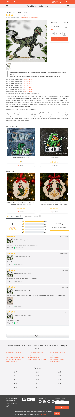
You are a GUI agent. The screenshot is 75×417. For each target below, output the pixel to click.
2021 (15, 380)
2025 (59, 372)
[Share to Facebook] (56, 33)
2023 (37, 376)
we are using (42, 414)
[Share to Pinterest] (53, 33)
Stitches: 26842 (28, 81)
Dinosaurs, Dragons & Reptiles (29, 17)
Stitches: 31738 (28, 85)
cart (68, 2)
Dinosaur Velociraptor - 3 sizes (21, 157)
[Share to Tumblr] (64, 34)
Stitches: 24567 (28, 79)
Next (65, 22)
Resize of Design (55, 357)
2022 (59, 376)
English (56, 2)
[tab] (14, 217)
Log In (10, 2)
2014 (37, 388)
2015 (15, 388)
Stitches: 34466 (28, 87)
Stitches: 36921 (28, 89)
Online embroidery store (13, 353)
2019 (59, 380)
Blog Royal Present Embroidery (15, 357)
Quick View (21, 143)
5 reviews (18, 15)
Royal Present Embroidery (37, 6)
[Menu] (7, 6)
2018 (15, 384)
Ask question (25, 15)
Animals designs (15, 17)
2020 (37, 380)
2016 (59, 384)
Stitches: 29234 (28, 83)
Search (39, 336)
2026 (37, 372)
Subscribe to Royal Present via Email (60, 399)
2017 (37, 384)
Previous (54, 22)
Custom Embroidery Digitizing (37, 359)
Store (7, 17)
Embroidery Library (34, 357)
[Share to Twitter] (60, 33)
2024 (15, 376)
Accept (57, 413)
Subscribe (62, 407)
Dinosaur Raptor (54, 157)
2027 (15, 372)
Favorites (18, 1)
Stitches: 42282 (28, 91)
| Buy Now (20, 165)
